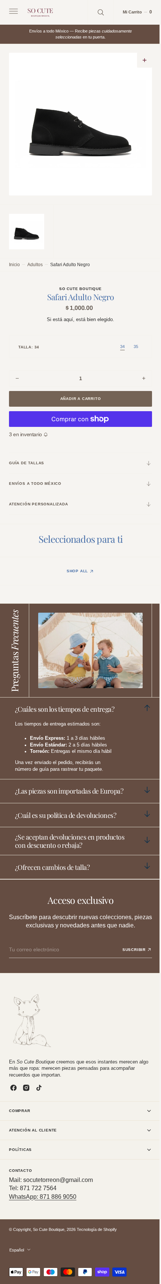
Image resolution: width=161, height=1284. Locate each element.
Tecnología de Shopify (97, 1229)
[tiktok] (38, 1087)
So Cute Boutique (48, 1229)
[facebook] (13, 1087)
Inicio (14, 262)
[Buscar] (95, 12)
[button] (12, 12)
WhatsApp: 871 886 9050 (42, 1197)
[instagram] (26, 1087)
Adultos (35, 262)
